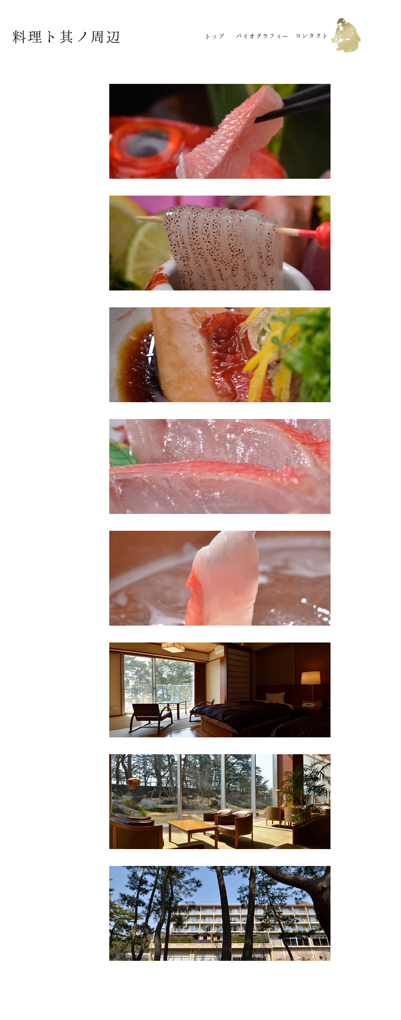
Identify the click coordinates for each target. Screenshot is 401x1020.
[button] (220, 131)
